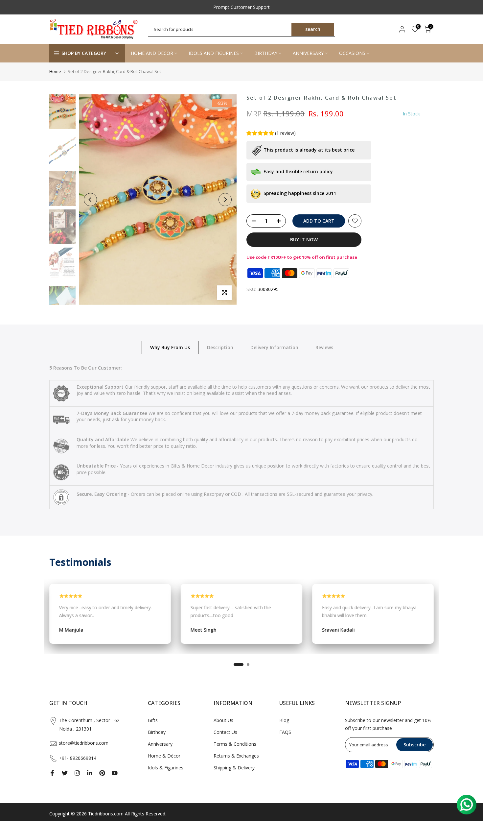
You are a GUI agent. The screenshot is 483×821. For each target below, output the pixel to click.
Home (55, 71)
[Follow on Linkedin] (90, 773)
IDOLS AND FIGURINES (214, 53)
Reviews (324, 347)
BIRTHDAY (265, 53)
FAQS (285, 732)
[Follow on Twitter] (65, 773)
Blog (284, 720)
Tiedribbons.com (106, 813)
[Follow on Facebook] (52, 773)
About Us (223, 720)
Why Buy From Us (170, 347)
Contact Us (225, 732)
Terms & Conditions (235, 744)
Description (220, 347)
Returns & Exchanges (236, 756)
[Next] (225, 199)
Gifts (153, 720)
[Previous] (90, 199)
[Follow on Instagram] (77, 773)
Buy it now (304, 239)
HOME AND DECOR (152, 53)
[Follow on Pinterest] (102, 773)
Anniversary (160, 744)
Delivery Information (274, 347)
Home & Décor (164, 756)
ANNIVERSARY (308, 53)
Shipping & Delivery (234, 767)
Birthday (157, 732)
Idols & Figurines (165, 767)
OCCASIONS (352, 53)
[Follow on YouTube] (115, 773)
